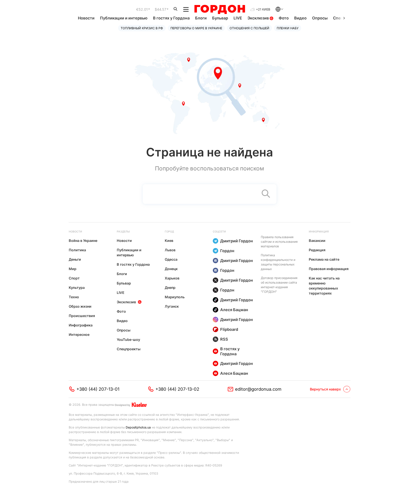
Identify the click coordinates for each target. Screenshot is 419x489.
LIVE (238, 18)
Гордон (227, 250)
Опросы (320, 18)
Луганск (172, 306)
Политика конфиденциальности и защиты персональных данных (278, 262)
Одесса (171, 259)
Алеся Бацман (234, 309)
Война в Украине (83, 240)
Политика (77, 250)
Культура (77, 287)
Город (169, 231)
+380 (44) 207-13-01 (97, 389)
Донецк (171, 269)
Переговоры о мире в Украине (196, 28)
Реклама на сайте (324, 259)
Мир (72, 269)
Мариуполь (175, 297)
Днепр (170, 287)
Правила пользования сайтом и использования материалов (279, 241)
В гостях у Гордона (171, 18)
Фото (284, 18)
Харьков (172, 278)
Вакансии (317, 240)
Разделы (123, 231)
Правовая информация (329, 269)
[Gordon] (219, 9)
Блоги (201, 18)
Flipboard (229, 329)
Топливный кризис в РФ (142, 28)
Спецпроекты (129, 349)
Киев (169, 240)
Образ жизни (80, 306)
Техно (74, 297)
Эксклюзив (258, 18)
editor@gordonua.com (258, 389)
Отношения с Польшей (249, 28)
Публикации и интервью (124, 18)
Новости (86, 18)
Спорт (74, 278)
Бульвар (220, 18)
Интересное (79, 334)
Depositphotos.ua (138, 427)
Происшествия (82, 316)
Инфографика (81, 325)
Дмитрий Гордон (236, 241)
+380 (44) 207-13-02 (177, 389)
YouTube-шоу (128, 339)
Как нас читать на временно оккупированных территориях (324, 285)
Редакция (317, 250)
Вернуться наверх (325, 389)
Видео (300, 18)
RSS (224, 339)
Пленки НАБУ (288, 28)
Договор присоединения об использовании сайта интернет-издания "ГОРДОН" (279, 284)
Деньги (75, 259)
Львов (170, 250)
